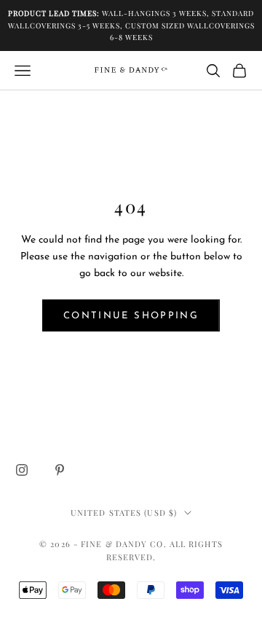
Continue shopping (131, 316)
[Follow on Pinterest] (59, 470)
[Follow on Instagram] (22, 470)
